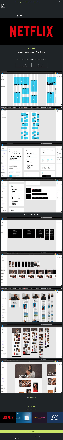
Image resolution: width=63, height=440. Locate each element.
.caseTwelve (55, 417)
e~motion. (25, 2)
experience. (30, 2)
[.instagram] (58, 1)
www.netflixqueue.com (31, 397)
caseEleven (39, 417)
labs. (34, 2)
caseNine (8, 417)
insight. (20, 2)
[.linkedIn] (59, 1)
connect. (38, 2)
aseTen (24, 417)
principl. (16, 438)
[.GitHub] (61, 1)
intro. (16, 2)
